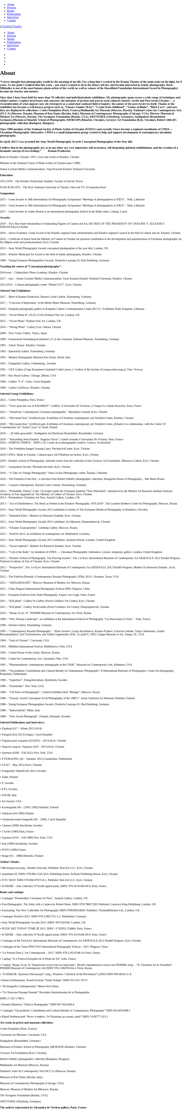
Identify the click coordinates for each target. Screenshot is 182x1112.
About (10, 4)
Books (10, 10)
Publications (14, 14)
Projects (11, 7)
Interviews (13, 17)
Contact (11, 20)
